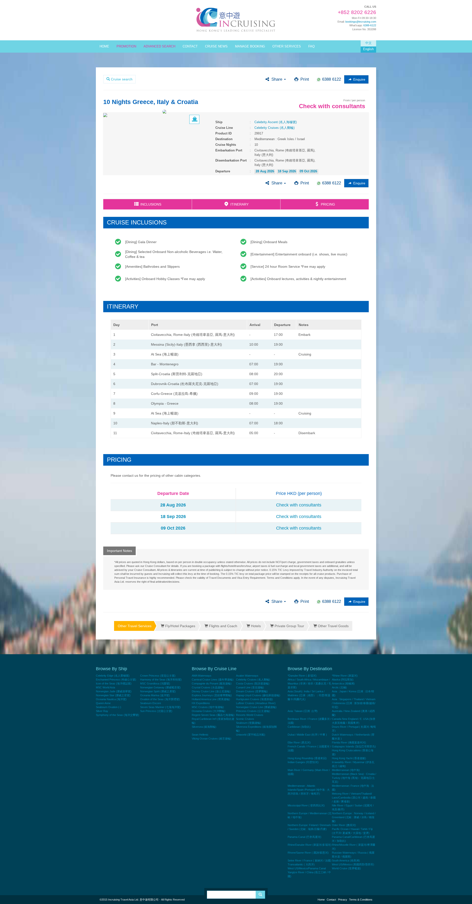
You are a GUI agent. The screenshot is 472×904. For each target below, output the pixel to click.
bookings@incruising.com (360, 21)
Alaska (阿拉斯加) (343, 679)
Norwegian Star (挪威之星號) (113, 695)
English (368, 49)
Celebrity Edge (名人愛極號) (113, 675)
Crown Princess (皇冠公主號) (158, 675)
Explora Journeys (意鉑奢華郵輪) (212, 695)
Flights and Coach (222, 626)
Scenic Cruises (245, 718)
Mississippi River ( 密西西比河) (306, 805)
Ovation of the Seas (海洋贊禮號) (160, 699)
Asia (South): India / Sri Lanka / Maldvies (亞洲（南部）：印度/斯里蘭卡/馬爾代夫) (309, 695)
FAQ (311, 46)
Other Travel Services (134, 626)
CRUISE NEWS (216, 46)
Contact (331, 899)
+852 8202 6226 (357, 12)
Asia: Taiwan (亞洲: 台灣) (303, 711)
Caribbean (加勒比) (299, 726)
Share (274, 79)
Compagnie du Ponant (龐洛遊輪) (212, 683)
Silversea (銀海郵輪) (204, 726)
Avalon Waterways (247, 675)
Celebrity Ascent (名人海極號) (275, 122)
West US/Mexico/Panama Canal (307, 868)
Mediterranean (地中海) (346, 770)
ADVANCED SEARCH (159, 46)
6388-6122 (369, 25)
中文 (368, 43)
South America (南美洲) (346, 860)
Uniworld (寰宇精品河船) (250, 734)
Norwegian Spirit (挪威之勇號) (158, 691)
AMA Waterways (201, 675)
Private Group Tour (289, 626)
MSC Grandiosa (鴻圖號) (155, 683)
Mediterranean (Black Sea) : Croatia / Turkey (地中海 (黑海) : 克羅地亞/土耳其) (354, 777)
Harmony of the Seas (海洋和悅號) (161, 679)
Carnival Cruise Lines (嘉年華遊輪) (213, 679)
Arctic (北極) (339, 687)
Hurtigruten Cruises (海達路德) (254, 699)
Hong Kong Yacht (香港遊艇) (349, 758)
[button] (356, 79)
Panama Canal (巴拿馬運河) (304, 836)
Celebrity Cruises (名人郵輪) (274, 128)
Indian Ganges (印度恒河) (303, 762)
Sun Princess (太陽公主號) (156, 711)
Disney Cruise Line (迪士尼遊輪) (211, 691)
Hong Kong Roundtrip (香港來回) (307, 758)
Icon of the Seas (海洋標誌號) (114, 683)
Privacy (342, 899)
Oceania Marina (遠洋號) (155, 695)
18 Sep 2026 (287, 171)
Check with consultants (298, 505)
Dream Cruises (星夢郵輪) (252, 691)
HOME (104, 46)
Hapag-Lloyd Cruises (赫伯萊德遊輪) (258, 695)
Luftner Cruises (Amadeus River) (256, 703)
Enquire (356, 79)
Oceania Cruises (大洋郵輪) (208, 711)
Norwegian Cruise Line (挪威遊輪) (256, 707)
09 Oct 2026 (308, 171)
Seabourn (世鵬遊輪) (248, 722)
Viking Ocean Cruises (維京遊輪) (211, 738)
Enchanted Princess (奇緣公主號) (116, 679)
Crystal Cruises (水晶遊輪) (208, 687)
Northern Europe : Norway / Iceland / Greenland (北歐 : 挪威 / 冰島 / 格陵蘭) (354, 817)
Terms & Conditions (360, 899)
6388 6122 (331, 79)
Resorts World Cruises (249, 714)
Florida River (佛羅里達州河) (349, 742)
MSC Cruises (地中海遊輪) (208, 707)
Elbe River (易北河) (299, 742)
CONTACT (190, 46)
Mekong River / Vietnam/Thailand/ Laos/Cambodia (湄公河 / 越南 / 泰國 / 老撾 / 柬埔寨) (354, 797)
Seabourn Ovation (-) (108, 707)
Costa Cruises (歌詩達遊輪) (252, 683)
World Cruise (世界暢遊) (346, 868)
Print (301, 79)
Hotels (255, 626)
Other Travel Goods (333, 626)
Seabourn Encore (150, 703)
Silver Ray (102, 711)
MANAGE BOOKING (250, 46)
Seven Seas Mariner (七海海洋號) (160, 707)
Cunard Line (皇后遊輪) (250, 687)
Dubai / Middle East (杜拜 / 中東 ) (307, 734)
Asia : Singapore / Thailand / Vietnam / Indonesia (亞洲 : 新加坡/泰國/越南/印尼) (353, 703)
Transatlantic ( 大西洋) (301, 864)
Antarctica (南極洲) (343, 683)
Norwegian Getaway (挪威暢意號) (160, 687)
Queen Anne (103, 703)
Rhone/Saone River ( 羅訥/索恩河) (308, 852)
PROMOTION (126, 46)
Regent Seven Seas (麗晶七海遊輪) (213, 714)
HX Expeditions (201, 703)
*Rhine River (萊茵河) (345, 675)
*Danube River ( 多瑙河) (302, 675)
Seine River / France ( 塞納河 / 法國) (309, 860)
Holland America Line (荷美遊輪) (211, 699)
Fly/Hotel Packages (179, 626)
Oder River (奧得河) (344, 825)
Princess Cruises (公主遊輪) (253, 711)
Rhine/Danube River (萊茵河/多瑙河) (309, 844)
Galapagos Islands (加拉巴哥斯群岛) (354, 746)
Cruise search (121, 79)
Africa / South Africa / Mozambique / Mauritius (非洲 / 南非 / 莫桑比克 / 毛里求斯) (309, 683)
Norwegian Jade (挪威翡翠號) (114, 691)
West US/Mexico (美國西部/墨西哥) (353, 864)
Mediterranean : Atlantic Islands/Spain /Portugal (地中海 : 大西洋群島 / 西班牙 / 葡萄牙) (309, 789)
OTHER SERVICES (286, 46)
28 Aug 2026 (265, 171)
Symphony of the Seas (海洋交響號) (117, 714)
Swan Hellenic (200, 734)
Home (321, 899)
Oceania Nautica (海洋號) (111, 699)
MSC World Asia (105, 687)
